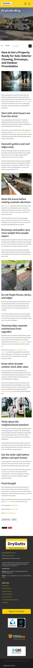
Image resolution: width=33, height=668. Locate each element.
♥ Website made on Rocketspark (22, 661)
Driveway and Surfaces (7, 591)
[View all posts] (1, 46)
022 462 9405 (14, 505)
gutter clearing (17, 350)
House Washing (5, 585)
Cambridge (8, 575)
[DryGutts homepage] (12, 3)
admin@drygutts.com (10, 513)
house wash (7, 206)
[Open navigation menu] (25, 4)
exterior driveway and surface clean (21, 132)
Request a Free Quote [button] (16, 611)
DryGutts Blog (5, 602)
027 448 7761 (14, 509)
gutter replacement (22, 342)
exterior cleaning (26, 101)
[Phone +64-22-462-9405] (29, 4)
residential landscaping (7, 391)
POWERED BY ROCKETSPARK (9, 665)
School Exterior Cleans (7, 597)
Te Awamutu (19, 575)
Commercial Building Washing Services (10, 599)
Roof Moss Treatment (6, 588)
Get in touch (8, 501)
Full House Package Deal (7, 594)
